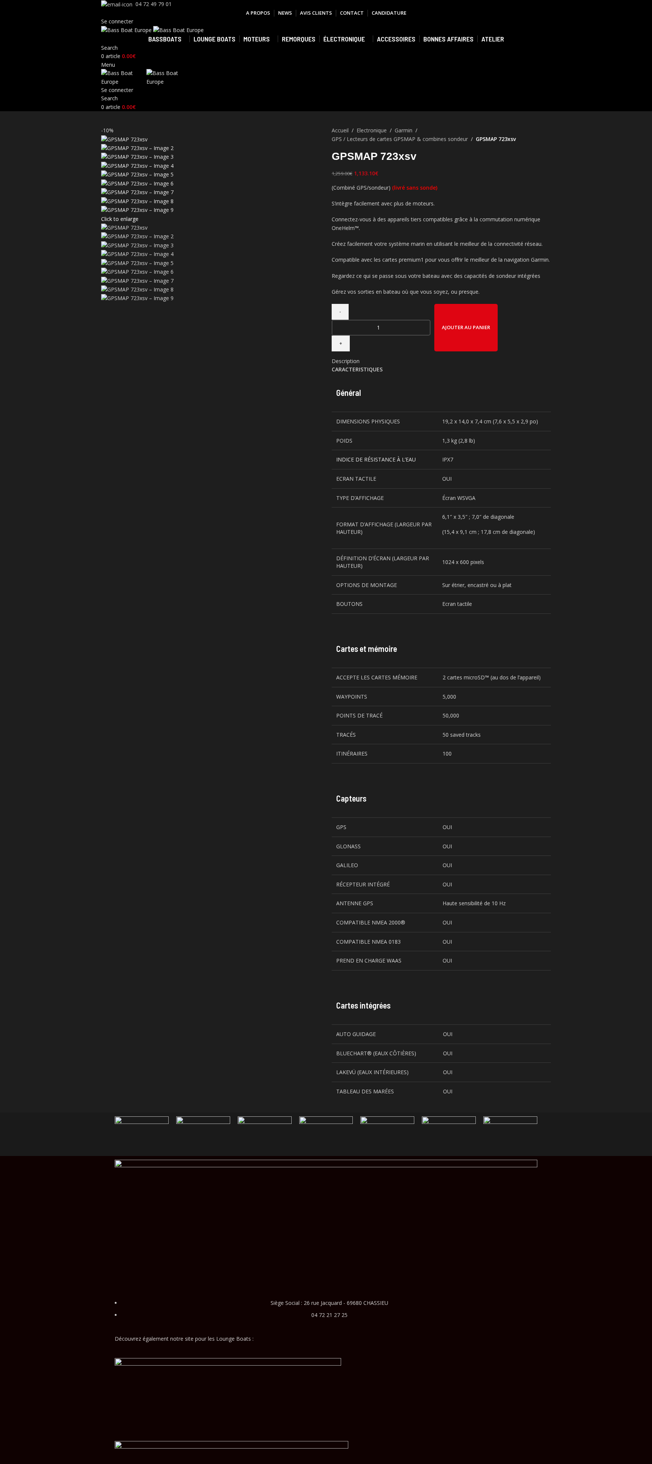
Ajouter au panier (466, 327)
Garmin (403, 130)
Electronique (372, 130)
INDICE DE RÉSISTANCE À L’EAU (376, 459)
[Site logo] (127, 29)
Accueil (340, 130)
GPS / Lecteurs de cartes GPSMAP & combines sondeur (400, 139)
